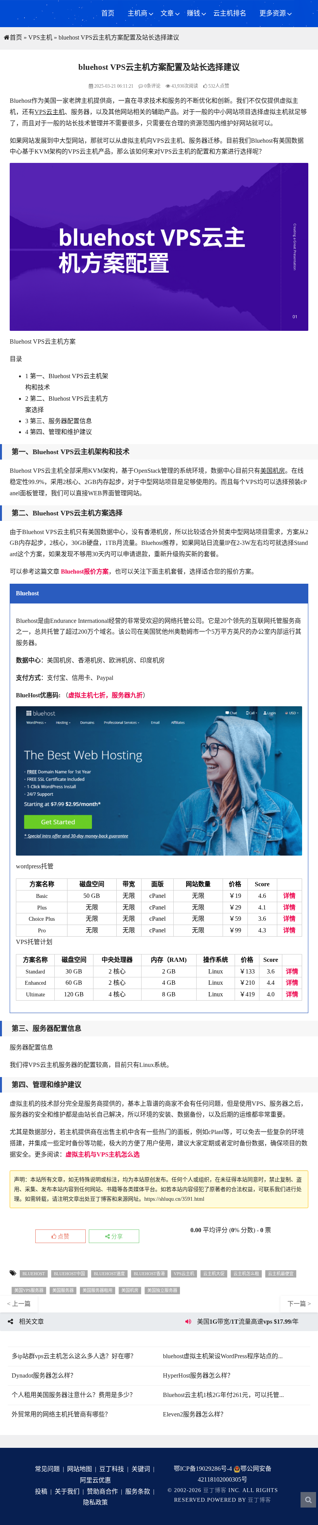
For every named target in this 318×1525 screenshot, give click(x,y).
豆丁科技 (111, 1469)
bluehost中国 (69, 1273)
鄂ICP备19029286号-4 (203, 1468)
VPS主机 (40, 37)
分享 (116, 1236)
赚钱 (193, 13)
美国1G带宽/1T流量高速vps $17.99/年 (248, 1321)
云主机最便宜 (281, 1273)
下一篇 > (299, 1303)
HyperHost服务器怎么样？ (198, 1375)
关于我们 (67, 1491)
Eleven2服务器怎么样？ (194, 1414)
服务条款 (137, 1491)
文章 (167, 13)
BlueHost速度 (109, 1273)
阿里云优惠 (95, 1480)
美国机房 (272, 470)
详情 (289, 895)
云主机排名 (229, 13)
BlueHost (33, 1273)
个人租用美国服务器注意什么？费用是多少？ (74, 1395)
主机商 (137, 13)
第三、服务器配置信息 (58, 421)
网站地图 (79, 1469)
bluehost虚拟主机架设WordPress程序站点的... (223, 1356)
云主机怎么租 (246, 1273)
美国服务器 (63, 1290)
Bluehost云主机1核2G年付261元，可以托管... (223, 1395)
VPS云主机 (50, 112)
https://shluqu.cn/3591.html (174, 1199)
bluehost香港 (149, 1273)
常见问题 (47, 1469)
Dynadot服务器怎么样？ (44, 1375)
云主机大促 (214, 1273)
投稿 (41, 1491)
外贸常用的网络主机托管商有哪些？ (61, 1414)
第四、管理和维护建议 (58, 432)
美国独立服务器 (162, 1290)
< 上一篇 (19, 1303)
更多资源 (272, 13)
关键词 (140, 1469)
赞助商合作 (102, 1491)
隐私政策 (95, 1502)
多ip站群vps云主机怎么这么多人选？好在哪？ (74, 1356)
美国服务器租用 (97, 1290)
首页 (107, 13)
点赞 (62, 1236)
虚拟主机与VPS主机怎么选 (103, 1154)
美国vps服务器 (28, 1290)
